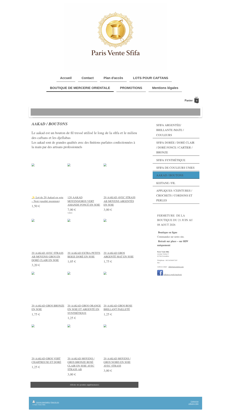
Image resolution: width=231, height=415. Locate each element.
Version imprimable (43, 402)
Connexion (195, 401)
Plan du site (55, 402)
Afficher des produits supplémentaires (84, 384)
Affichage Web (193, 404)
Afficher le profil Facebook (172, 274)
